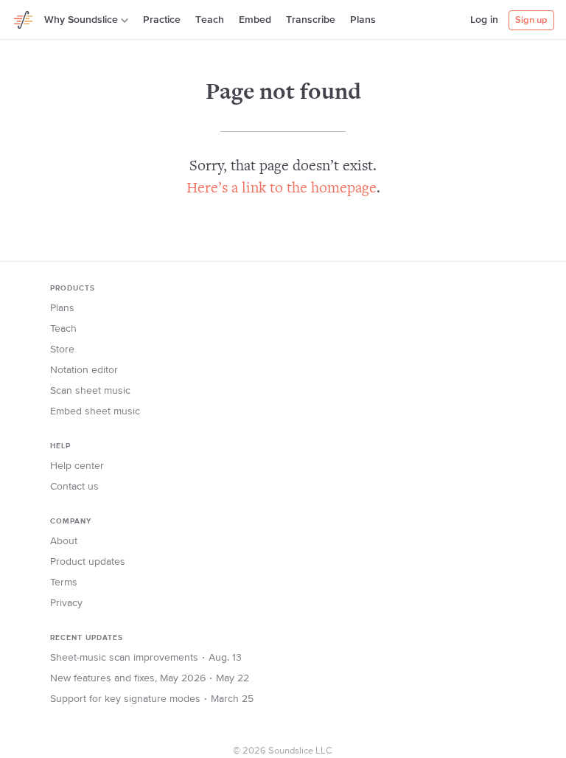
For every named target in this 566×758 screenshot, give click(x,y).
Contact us (74, 486)
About (63, 541)
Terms (63, 582)
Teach (209, 20)
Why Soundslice (81, 20)
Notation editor (84, 370)
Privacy (66, 603)
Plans (363, 20)
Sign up (531, 20)
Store (62, 349)
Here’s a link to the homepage (281, 189)
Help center (77, 466)
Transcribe (310, 20)
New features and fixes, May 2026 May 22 (149, 678)
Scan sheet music (90, 391)
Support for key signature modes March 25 (152, 699)
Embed (255, 20)
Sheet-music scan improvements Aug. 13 (146, 658)
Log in (484, 20)
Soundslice (23, 18)
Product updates (87, 562)
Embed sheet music (95, 411)
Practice (162, 20)
